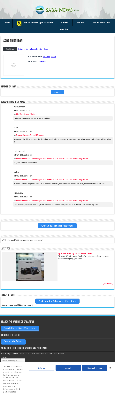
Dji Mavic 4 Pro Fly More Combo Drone (75, 254)
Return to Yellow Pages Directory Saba (33, 49)
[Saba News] (57, 9)
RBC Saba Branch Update (26, 114)
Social (53, 57)
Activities (46, 57)
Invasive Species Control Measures (30, 135)
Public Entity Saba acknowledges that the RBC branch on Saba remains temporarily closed (52, 159)
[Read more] (108, 284)
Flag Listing (10, 49)
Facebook (42, 61)
